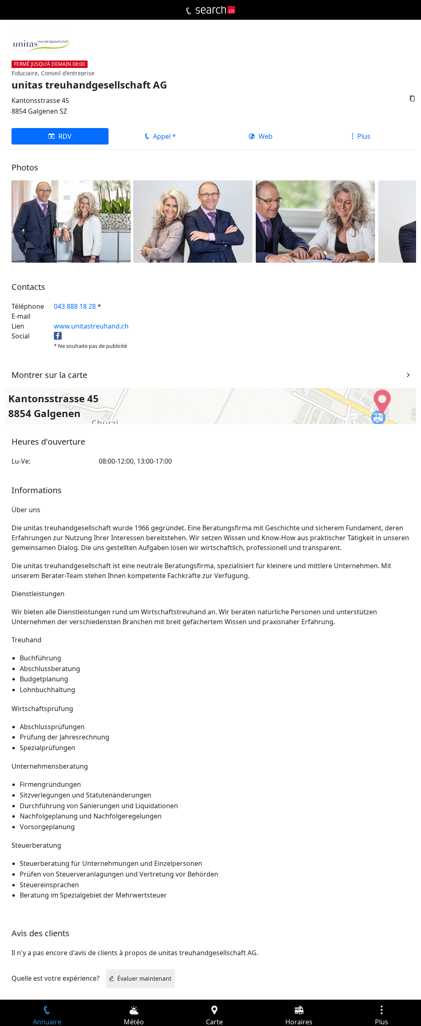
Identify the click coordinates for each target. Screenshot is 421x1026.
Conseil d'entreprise (68, 73)
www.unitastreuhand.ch (91, 326)
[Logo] (215, 10)
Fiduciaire (25, 73)
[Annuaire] (188, 11)
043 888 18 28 (75, 306)
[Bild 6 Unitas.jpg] (71, 221)
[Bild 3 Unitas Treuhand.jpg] (192, 221)
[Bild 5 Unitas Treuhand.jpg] (315, 221)
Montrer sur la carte (49, 374)
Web (266, 136)
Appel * (164, 136)
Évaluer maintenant (144, 978)
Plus (363, 136)
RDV (65, 136)
